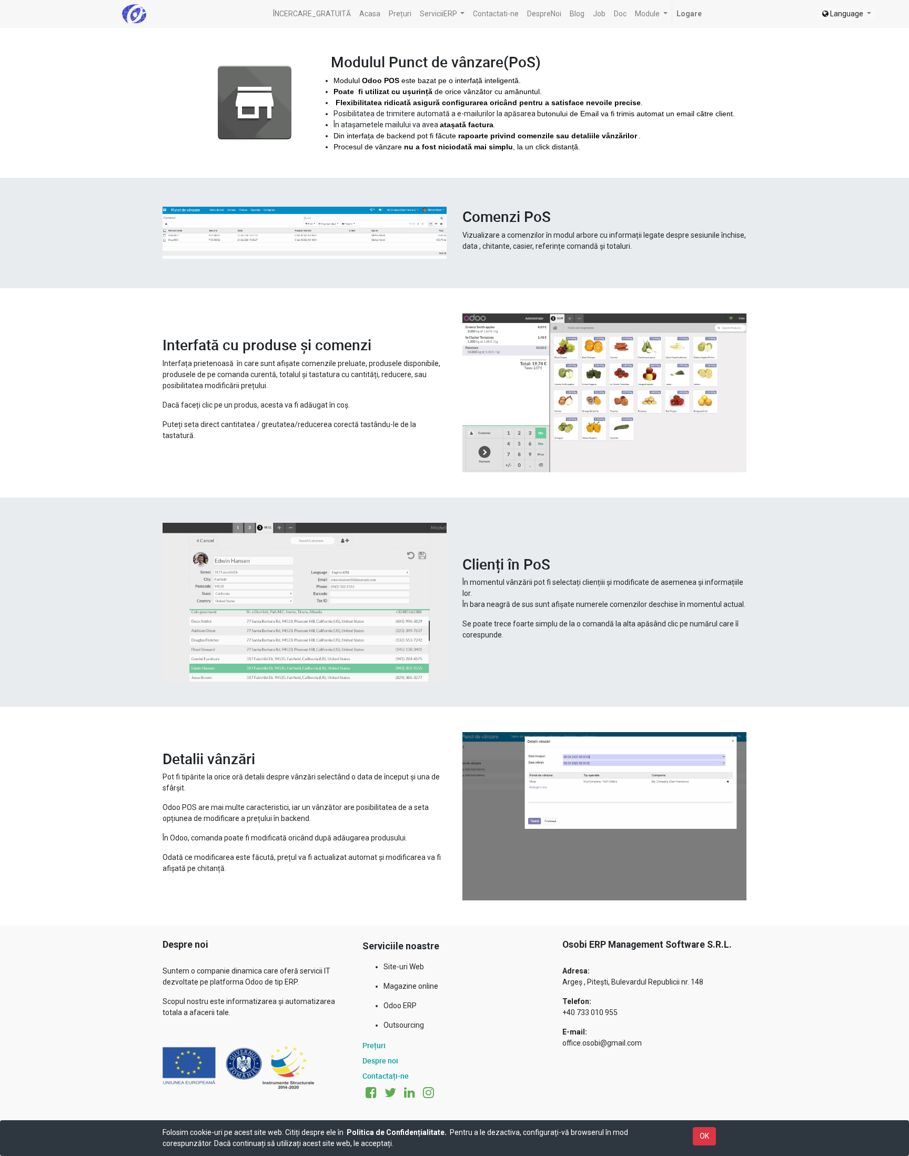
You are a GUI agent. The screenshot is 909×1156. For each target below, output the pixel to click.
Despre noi (380, 1061)
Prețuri (374, 1045)
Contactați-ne (385, 1076)
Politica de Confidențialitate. (397, 1132)
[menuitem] (312, 14)
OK (704, 1136)
